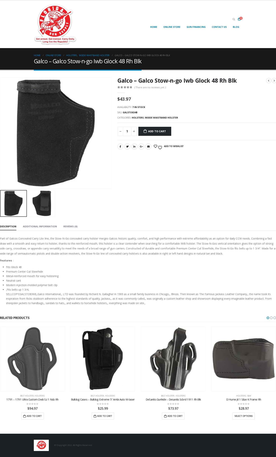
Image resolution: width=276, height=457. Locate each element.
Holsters (138, 117)
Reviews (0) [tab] (70, 226)
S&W (249, 395)
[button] (268, 318)
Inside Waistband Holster (161, 117)
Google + (141, 147)
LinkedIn (134, 147)
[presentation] (111, 133)
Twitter (127, 147)
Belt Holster (27, 395)
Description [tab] (8, 226)
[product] (32, 359)
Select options (244, 416)
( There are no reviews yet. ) (150, 87)
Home (153, 27)
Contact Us (219, 27)
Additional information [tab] (40, 226)
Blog (236, 27)
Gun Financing (196, 27)
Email (148, 147)
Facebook (120, 147)
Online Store (171, 27)
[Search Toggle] (233, 19)
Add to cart (157, 131)
